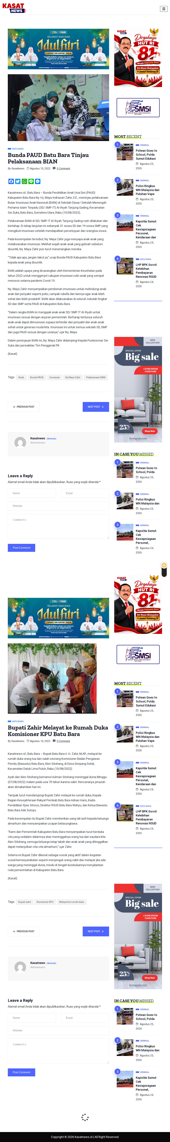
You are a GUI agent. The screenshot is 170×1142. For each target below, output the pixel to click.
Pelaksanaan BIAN (95, 377)
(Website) (51, 439)
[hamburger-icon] (164, 9)
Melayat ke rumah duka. (71, 902)
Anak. (21, 377)
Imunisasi (55, 377)
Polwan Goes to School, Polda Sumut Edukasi (146, 154)
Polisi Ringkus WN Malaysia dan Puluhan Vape (147, 190)
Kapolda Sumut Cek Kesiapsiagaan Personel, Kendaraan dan (146, 229)
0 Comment (63, 168)
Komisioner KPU (45, 902)
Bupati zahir (24, 902)
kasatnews (17, 168)
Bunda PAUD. (37, 377)
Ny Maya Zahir (72, 377)
